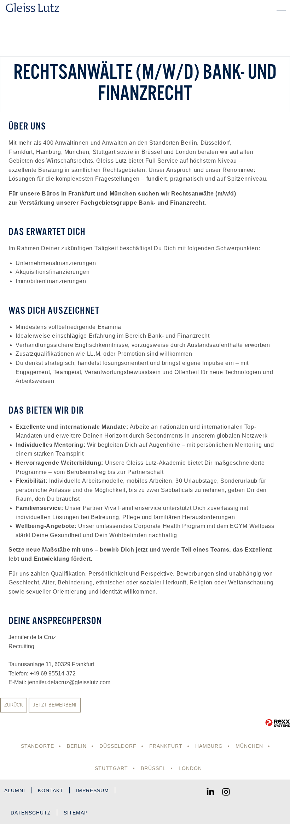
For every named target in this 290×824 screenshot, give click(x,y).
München (249, 746)
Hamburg (209, 746)
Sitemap (76, 813)
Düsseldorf (118, 746)
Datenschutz (31, 813)
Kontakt (50, 790)
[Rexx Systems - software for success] (277, 723)
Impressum (92, 790)
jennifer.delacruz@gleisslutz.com (69, 682)
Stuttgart (111, 768)
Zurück (13, 705)
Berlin (77, 746)
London (190, 768)
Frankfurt (165, 746)
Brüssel (153, 768)
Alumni (14, 790)
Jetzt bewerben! (54, 705)
